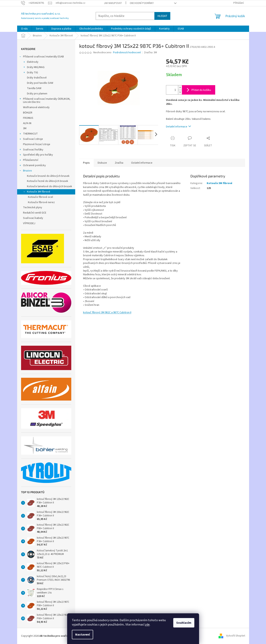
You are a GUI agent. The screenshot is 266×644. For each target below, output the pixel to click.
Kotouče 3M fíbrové (38, 192)
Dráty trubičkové (37, 78)
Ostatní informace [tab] (141, 163)
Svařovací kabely (33, 218)
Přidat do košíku (201, 89)
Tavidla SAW (34, 88)
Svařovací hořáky (33, 150)
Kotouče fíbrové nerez (41, 202)
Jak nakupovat (113, 3)
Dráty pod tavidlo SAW (40, 83)
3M (24, 128)
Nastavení (82, 634)
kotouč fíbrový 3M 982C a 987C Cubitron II (107, 312)
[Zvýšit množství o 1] (180, 87)
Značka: (150, 52)
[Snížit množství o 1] (180, 92)
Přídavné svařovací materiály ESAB (43, 57)
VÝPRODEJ (29, 223)
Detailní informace (176, 127)
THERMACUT (30, 134)
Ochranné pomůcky (34, 165)
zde (147, 624)
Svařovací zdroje (33, 139)
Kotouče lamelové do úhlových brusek (49, 186)
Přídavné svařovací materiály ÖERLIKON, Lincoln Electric (46, 100)
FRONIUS (28, 118)
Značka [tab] (119, 163)
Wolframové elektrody (36, 107)
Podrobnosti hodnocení (127, 52)
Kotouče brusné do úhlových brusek (48, 176)
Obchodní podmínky (142, 3)
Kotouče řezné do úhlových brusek (47, 181)
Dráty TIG (32, 73)
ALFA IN (27, 123)
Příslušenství (30, 160)
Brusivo (27, 171)
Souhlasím (183, 623)
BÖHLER (27, 113)
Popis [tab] (86, 163)
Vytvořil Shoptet (235, 636)
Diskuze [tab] (102, 163)
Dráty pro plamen (37, 94)
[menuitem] (24, 29)
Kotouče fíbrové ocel (40, 197)
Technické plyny (32, 207)
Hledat (162, 16)
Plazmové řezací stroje (36, 144)
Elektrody (32, 62)
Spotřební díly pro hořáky (38, 155)
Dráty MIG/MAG (35, 67)
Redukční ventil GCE (34, 213)
